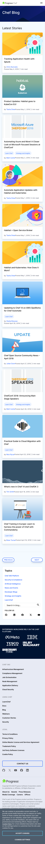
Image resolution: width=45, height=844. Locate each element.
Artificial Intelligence (13, 584)
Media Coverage (8, 795)
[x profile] (30, 615)
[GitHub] (3, 770)
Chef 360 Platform (12, 576)
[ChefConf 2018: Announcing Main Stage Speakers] (22, 380)
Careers (20, 795)
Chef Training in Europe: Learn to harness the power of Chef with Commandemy (19, 527)
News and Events (11, 588)
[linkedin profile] (14, 615)
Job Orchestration (9, 677)
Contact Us (22, 764)
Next (37, 560)
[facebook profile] (22, 615)
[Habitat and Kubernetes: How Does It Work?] (22, 252)
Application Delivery (10, 686)
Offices (27, 795)
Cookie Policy (7, 754)
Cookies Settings (22, 840)
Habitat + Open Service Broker (18, 230)
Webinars (6, 714)
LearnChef (9, 600)
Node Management (9, 681)
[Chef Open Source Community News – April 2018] (22, 340)
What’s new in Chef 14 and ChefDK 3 (21, 487)
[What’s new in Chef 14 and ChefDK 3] (22, 471)
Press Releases (24, 792)
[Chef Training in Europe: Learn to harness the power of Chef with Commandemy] (22, 509)
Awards (14, 792)
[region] (22, 826)
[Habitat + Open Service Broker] (22, 215)
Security (5, 722)
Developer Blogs (11, 592)
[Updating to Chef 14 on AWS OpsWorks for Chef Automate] (22, 293)
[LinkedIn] (27, 770)
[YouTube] (15, 770)
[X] (9, 770)
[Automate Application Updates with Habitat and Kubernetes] (22, 175)
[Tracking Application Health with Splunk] (22, 44)
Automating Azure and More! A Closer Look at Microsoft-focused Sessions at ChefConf (22, 145)
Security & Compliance (13, 580)
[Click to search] (38, 605)
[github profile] (6, 615)
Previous (8, 560)
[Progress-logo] (10, 781)
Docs (4, 706)
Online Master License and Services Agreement (20, 742)
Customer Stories (9, 718)
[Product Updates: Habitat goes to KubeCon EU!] (22, 86)
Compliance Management (12, 673)
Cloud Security (8, 690)
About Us (6, 792)
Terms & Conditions (10, 734)
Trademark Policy (9, 746)
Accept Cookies (22, 833)
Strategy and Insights (23, 153)
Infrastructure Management (13, 669)
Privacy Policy (7, 738)
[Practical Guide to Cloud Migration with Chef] (22, 426)
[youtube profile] (39, 615)
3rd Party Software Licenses (13, 750)
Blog (4, 710)
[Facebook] (21, 770)
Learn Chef (9, 153)
